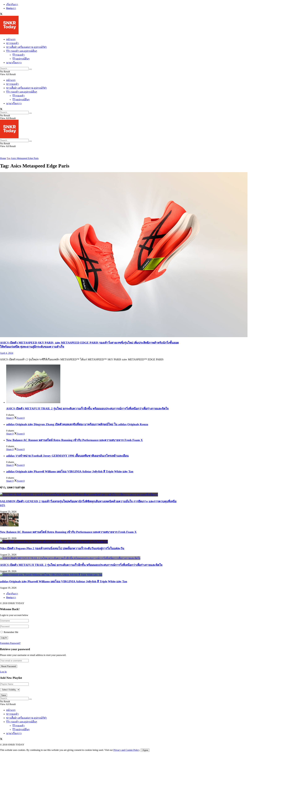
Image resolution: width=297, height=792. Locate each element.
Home (3, 158)
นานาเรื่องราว (14, 62)
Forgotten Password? (10, 643)
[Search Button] (30, 69)
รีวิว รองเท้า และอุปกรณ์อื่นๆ (21, 51)
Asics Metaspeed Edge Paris (25, 158)
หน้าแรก (10, 39)
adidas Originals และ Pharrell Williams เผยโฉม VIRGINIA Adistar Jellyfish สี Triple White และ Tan (69, 471)
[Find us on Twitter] (1, 14)
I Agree (145, 750)
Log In (3, 671)
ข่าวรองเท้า (12, 43)
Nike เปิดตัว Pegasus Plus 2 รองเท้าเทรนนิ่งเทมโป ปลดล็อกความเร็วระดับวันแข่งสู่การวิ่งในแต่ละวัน (62, 548)
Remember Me (11, 632)
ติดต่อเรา (11, 8)
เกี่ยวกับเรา (12, 4)
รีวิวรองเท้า (18, 55)
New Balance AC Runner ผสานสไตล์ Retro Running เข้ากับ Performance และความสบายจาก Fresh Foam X (74, 440)
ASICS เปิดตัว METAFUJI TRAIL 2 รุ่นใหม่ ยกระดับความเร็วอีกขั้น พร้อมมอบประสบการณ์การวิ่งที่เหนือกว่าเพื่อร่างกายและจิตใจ (87, 408)
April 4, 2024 (6, 353)
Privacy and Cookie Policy (126, 750)
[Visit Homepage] (9, 33)
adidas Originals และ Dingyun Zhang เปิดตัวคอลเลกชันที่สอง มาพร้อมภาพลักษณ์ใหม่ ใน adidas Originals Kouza (77, 424)
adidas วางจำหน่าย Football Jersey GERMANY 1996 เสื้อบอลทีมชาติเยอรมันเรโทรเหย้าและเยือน (67, 455)
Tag (8, 158)
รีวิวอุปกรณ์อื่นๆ (21, 58)
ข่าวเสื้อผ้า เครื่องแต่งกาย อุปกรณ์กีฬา (26, 47)
